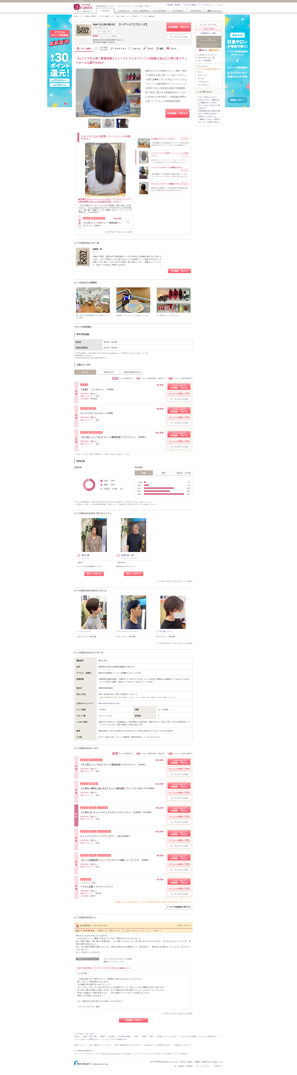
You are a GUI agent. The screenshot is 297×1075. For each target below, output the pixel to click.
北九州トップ (136, 16)
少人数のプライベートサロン (167, 1036)
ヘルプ (220, 5)
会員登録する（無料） (208, 33)
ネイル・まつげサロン (141, 11)
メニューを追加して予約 (179, 393)
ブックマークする (180, 37)
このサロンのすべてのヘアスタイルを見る (175, 643)
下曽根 (143, 1036)
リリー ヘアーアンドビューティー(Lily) (146, 1054)
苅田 (151, 1036)
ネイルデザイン (203, 85)
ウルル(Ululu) (126, 1054)
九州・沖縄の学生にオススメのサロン (128, 1045)
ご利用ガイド (218, 1066)
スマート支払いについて (207, 97)
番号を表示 (103, 660)
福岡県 (102, 1036)
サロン (200, 72)
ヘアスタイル (123, 11)
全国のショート (79, 1045)
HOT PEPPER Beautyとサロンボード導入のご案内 (171, 1062)
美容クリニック (213, 11)
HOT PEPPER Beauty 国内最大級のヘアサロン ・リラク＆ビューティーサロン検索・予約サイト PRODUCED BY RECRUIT (83, 8)
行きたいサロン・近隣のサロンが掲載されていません (209, 101)
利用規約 (190, 1066)
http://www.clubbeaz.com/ (109, 703)
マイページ (209, 5)
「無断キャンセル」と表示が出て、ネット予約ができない (209, 120)
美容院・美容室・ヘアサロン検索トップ (184, 5)
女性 (144, 473)
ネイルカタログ (159, 11)
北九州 (76, 1036)
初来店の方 (109, 372)
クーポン (201, 78)
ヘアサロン (105, 11)
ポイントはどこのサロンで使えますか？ (209, 106)
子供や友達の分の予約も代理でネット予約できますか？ (209, 112)
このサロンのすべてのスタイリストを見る (175, 581)
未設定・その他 (183, 473)
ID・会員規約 (179, 1066)
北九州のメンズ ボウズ (183, 1045)
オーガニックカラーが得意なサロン (115, 1039)
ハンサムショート (84, 631)
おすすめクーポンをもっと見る (119, 232)
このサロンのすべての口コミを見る (178, 1013)
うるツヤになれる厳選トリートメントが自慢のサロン (198, 1036)
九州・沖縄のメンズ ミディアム (100, 1045)
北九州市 (112, 1036)
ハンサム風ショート (164, 631)
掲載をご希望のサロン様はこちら (209, 1062)
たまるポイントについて (207, 55)
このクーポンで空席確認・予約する (179, 386)
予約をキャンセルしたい (207, 116)
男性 (164, 473)
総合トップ (78, 16)
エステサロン (195, 11)
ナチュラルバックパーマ (126, 631)
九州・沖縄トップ (122, 16)
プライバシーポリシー (203, 1066)
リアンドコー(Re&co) (179, 1054)
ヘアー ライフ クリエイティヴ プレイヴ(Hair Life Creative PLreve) (97, 1054)
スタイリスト (203, 75)
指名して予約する (94, 574)
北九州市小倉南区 (124, 1036)
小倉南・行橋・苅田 (90, 1036)
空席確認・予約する (178, 27)
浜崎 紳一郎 (127, 555)
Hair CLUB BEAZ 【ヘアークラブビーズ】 (120, 24)
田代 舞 (86, 555)
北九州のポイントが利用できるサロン (158, 1045)
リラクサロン (177, 11)
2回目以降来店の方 (132, 372)
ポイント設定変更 (204, 60)
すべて (85, 372)
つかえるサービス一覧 (206, 58)
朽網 (136, 1036)
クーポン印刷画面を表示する (179, 907)
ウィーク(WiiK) (166, 1054)
